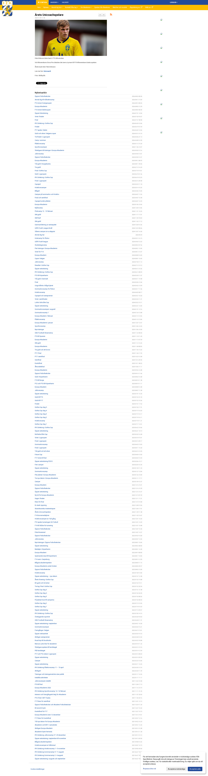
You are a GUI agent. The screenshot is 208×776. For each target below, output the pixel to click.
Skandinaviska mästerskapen (45, 508)
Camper (37, 481)
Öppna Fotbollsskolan (42, 96)
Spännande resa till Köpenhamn (46, 556)
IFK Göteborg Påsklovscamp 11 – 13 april (49, 667)
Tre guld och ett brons (42, 350)
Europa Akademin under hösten (46, 566)
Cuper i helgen (40, 258)
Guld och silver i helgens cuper (45, 133)
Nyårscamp (39, 208)
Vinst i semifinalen (41, 299)
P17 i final (38, 353)
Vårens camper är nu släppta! (45, 231)
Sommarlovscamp (41, 444)
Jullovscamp (39, 154)
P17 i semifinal (40, 356)
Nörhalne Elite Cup (41, 434)
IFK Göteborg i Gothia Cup (44, 123)
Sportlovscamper (41, 147)
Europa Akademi (40, 255)
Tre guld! (38, 167)
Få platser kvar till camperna (44, 600)
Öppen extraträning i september (46, 623)
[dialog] (173, 763)
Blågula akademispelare (43, 563)
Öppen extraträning (41, 269)
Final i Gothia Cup (41, 171)
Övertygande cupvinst (42, 617)
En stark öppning (41, 505)
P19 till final (38, 684)
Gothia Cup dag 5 (41, 407)
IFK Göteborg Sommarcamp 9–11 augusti (49, 752)
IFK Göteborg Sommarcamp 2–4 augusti (49, 755)
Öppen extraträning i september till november (50, 738)
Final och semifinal (41, 198)
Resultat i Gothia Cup (42, 265)
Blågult (37, 191)
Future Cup (38, 454)
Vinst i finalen (39, 116)
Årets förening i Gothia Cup (44, 579)
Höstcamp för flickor (42, 238)
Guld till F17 (39, 400)
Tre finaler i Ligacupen (42, 137)
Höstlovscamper (40, 187)
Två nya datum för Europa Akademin (47, 721)
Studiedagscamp (41, 245)
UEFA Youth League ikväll (43, 228)
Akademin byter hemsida (43, 732)
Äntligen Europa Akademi (43, 728)
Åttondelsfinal (40, 367)
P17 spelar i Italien (41, 130)
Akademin (53, 2)
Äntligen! (38, 671)
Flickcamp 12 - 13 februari (44, 211)
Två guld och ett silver (42, 451)
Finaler (37, 127)
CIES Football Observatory (44, 333)
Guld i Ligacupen (40, 174)
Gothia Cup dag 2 (41, 417)
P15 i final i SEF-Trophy (42, 698)
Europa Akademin (41, 106)
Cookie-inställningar (37, 769)
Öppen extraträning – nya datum (46, 576)
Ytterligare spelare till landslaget (46, 647)
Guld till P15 (39, 397)
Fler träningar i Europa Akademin (46, 248)
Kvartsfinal (38, 363)
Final (36, 120)
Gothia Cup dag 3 (41, 414)
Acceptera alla (195, 769)
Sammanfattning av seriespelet (45, 225)
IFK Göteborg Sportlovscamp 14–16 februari (50, 691)
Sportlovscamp (40, 326)
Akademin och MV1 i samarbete (46, 725)
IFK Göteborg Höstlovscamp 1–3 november (50, 748)
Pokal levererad (40, 532)
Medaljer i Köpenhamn (42, 549)
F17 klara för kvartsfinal (43, 718)
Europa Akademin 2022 (43, 688)
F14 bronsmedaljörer (42, 515)
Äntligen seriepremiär (42, 637)
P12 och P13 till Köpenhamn (44, 383)
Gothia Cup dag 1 (41, 424)
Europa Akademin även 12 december (47, 715)
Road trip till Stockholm (43, 640)
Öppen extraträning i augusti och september (50, 759)
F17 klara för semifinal (42, 701)
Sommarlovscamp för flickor (45, 289)
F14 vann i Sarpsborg (42, 559)
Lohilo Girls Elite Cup (42, 302)
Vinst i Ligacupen (41, 438)
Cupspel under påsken (42, 201)
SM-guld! (38, 214)
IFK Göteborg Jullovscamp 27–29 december (50, 735)
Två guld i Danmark (41, 279)
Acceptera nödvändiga (176, 769)
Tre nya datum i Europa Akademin (46, 478)
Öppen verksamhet (41, 634)
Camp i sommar (40, 140)
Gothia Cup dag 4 (41, 410)
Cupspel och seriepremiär (44, 296)
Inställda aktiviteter (41, 677)
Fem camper (39, 465)
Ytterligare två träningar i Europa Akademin (49, 150)
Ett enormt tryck (40, 708)
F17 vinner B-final (40, 458)
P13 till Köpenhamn (41, 275)
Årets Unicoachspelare (49, 15)
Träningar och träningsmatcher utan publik (49, 674)
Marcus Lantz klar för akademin (46, 644)
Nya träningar (39, 329)
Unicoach (47, 71)
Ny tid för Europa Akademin (44, 495)
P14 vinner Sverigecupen (43, 103)
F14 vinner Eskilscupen (43, 110)
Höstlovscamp (40, 292)
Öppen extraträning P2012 (44, 461)
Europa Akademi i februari (44, 316)
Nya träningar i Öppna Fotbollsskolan (48, 542)
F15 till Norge (39, 380)
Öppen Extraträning (41, 113)
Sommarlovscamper (42, 627)
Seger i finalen (40, 498)
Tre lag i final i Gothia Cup (43, 586)
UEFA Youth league (41, 241)
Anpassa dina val (149, 769)
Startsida (43, 2)
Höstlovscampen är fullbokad (45, 745)
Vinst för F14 (39, 252)
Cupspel (38, 184)
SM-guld (38, 343)
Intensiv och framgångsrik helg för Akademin (50, 694)
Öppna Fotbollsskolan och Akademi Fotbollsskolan (53, 705)
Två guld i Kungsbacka (43, 164)
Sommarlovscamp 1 (42, 312)
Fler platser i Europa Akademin (45, 475)
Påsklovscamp (40, 143)
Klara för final (39, 502)
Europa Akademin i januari (44, 323)
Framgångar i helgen (42, 630)
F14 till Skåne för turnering (44, 525)
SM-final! (38, 218)
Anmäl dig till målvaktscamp (44, 100)
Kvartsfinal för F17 (41, 711)
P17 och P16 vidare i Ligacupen (45, 654)
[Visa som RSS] (111, 15)
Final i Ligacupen (40, 181)
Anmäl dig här (39, 235)
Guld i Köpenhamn (41, 377)
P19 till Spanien (40, 336)
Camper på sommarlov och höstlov (47, 194)
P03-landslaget (40, 650)
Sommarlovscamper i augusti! (45, 309)
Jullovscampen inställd (43, 681)
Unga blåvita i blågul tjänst (44, 285)
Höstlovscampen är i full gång (45, 519)
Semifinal (38, 360)
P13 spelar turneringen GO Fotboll (46, 522)
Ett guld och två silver (42, 583)
